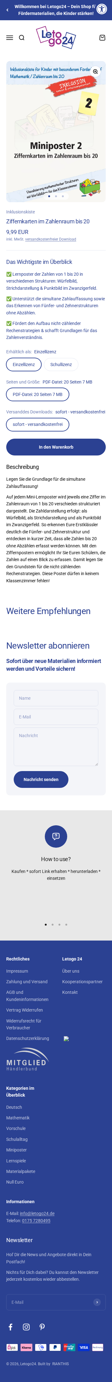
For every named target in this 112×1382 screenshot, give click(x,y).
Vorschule (16, 1128)
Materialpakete (20, 1171)
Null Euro (15, 1181)
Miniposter (16, 1149)
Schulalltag (17, 1139)
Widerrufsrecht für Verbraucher (23, 1024)
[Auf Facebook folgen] (10, 1327)
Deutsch (14, 1107)
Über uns (70, 971)
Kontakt (70, 992)
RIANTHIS (60, 1364)
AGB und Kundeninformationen (27, 996)
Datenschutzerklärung (27, 1038)
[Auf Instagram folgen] (26, 1327)
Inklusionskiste (20, 211)
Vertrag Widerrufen (24, 1010)
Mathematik (18, 1117)
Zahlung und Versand (27, 981)
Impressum (17, 971)
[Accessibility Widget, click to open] (102, 9)
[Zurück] (7, 10)
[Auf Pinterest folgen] (42, 1327)
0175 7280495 (36, 1220)
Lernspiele (16, 1160)
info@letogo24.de (37, 1213)
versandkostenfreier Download (50, 239)
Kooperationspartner (82, 981)
